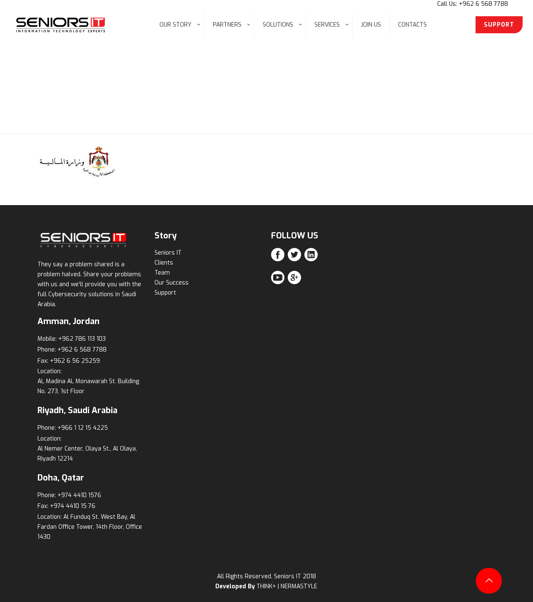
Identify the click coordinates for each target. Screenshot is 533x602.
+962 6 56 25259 (75, 361)
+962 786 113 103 (82, 339)
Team (162, 273)
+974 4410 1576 (79, 495)
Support (165, 293)
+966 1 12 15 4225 (82, 428)
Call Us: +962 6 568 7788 (472, 4)
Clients (163, 263)
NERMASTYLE (299, 586)
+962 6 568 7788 (82, 350)
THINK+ (266, 586)
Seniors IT (168, 253)
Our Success (171, 283)
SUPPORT (499, 25)
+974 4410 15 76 (72, 506)
